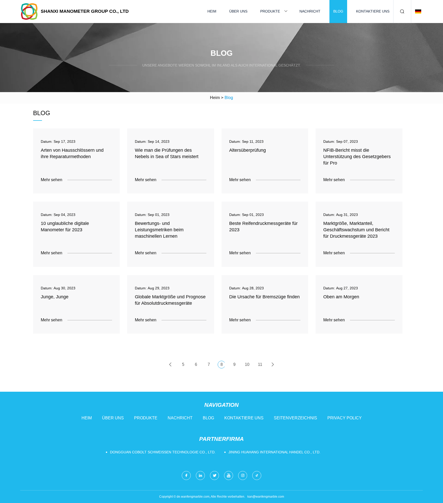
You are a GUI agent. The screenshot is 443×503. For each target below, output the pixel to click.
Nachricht (309, 11)
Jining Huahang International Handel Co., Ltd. (274, 452)
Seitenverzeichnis (295, 418)
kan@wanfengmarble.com (265, 496)
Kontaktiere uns (372, 11)
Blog (338, 11)
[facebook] (186, 475)
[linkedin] (200, 475)
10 (247, 364)
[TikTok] (256, 475)
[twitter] (214, 475)
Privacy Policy (344, 418)
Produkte (270, 11)
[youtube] (228, 475)
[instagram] (242, 475)
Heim (211, 11)
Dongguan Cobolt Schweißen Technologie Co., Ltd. (163, 452)
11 (260, 364)
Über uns (238, 11)
